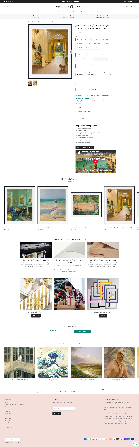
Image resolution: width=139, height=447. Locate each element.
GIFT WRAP (36, 315)
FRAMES (103, 315)
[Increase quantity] (85, 83)
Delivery (99, 12)
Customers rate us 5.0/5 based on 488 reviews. (94, 101)
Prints (45, 12)
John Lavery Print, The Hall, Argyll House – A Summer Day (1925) (44, 21)
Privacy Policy (8, 413)
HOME (39, 12)
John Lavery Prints (27, 21)
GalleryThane (10, 442)
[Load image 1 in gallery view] (50, 51)
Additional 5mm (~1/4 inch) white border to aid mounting (90, 72)
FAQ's (6, 409)
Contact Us (7, 411)
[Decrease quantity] (77, 83)
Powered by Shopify (17, 442)
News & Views (91, 12)
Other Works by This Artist (69, 179)
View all (69, 181)
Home (21, 21)
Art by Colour (75, 12)
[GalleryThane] (69, 6)
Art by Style (66, 12)
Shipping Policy (8, 425)
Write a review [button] (82, 331)
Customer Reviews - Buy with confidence (14, 404)
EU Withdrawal (8, 427)
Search (6, 402)
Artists (50, 12)
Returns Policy (8, 420)
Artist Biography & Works (84, 147)
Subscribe (57, 413)
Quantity (78, 80)
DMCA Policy (8, 416)
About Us (83, 12)
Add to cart (93, 89)
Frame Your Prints (9, 423)
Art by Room (58, 12)
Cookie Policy (8, 418)
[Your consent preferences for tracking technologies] (136, 444)
